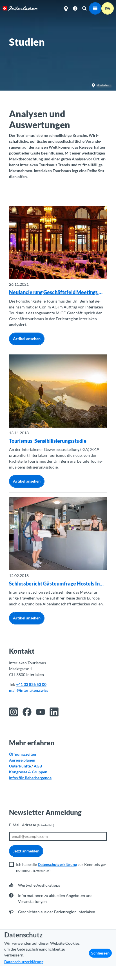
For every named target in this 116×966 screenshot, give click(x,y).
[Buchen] (107, 8)
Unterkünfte (20, 766)
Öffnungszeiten (22, 754)
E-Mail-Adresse (31, 824)
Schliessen (100, 953)
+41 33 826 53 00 (31, 684)
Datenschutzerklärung (57, 864)
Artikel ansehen (27, 338)
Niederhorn (104, 85)
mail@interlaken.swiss (28, 690)
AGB (38, 766)
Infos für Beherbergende (30, 777)
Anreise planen (22, 760)
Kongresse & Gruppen (28, 771)
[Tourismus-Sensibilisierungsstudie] (58, 391)
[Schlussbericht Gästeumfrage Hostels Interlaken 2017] (58, 533)
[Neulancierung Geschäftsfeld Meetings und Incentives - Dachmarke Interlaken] (58, 242)
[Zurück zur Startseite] (20, 8)
